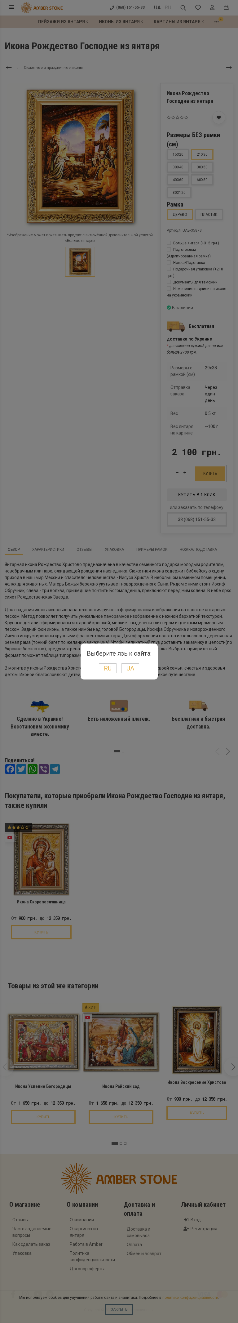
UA (130, 668)
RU (108, 668)
